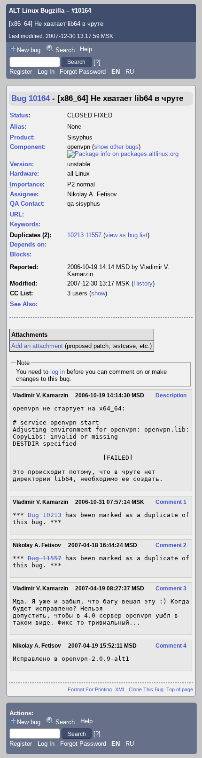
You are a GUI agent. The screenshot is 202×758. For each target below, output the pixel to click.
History (143, 283)
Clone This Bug (146, 689)
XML (120, 689)
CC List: (21, 293)
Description (170, 395)
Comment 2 (170, 545)
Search (65, 50)
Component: (28, 146)
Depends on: (28, 244)
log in (57, 371)
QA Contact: (27, 203)
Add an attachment (37, 345)
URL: (17, 214)
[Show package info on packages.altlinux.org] (123, 153)
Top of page (179, 689)
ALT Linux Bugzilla (36, 10)
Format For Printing (90, 689)
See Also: (24, 304)
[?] (97, 61)
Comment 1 (170, 502)
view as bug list (126, 235)
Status (19, 115)
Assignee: (24, 194)
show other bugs (116, 146)
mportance (26, 184)
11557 (93, 235)
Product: (22, 137)
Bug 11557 (45, 558)
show (98, 293)
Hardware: (24, 173)
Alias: (18, 126)
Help (86, 49)
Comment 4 (170, 645)
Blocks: (20, 254)
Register (20, 71)
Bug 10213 (45, 514)
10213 (75, 235)
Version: (22, 164)
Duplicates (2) (29, 235)
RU (129, 71)
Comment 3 (170, 588)
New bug (28, 50)
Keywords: (25, 224)
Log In (46, 71)
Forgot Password (83, 71)
